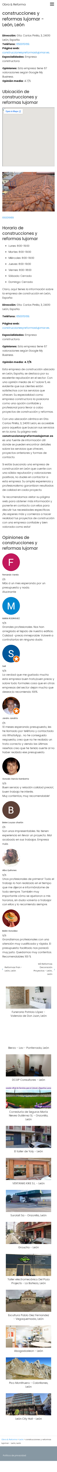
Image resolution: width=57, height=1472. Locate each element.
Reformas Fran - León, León (13, 969)
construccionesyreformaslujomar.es (25, 52)
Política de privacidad (14, 1455)
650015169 (22, 44)
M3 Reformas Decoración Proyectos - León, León (43, 969)
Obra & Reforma (14, 4)
